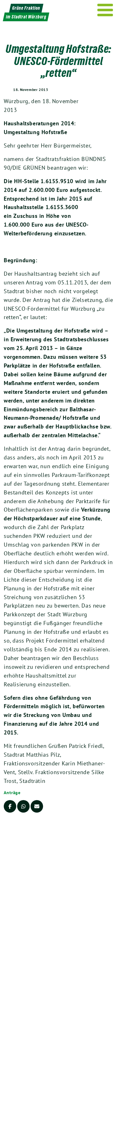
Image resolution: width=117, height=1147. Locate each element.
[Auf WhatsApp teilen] (23, 806)
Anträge (12, 792)
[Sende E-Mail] (37, 806)
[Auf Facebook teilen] (10, 806)
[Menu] (105, 10)
